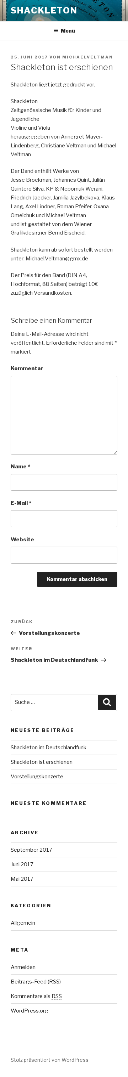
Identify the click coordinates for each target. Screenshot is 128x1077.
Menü (68, 31)
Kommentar (27, 368)
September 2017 (31, 850)
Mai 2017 (22, 879)
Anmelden (23, 967)
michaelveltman (87, 57)
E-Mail (21, 503)
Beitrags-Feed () (36, 982)
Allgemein (23, 923)
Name (20, 466)
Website (22, 539)
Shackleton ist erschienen (42, 762)
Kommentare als (36, 996)
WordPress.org (29, 1011)
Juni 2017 (22, 864)
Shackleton (44, 10)
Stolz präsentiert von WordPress (50, 1060)
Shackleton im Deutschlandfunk (48, 747)
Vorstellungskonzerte (37, 776)
